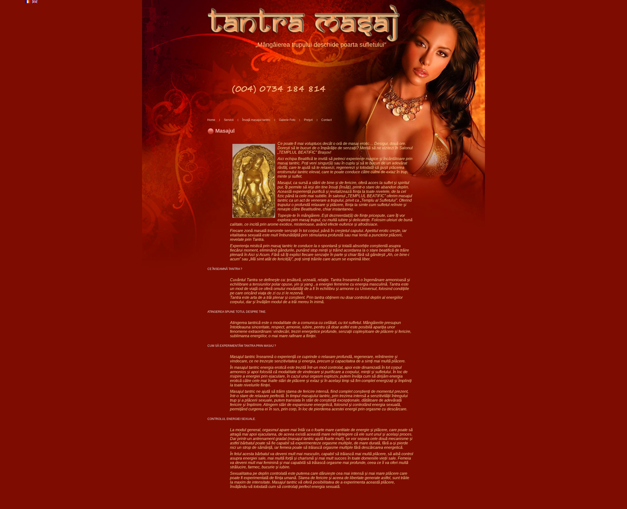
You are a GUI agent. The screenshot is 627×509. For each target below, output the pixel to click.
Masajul (225, 131)
